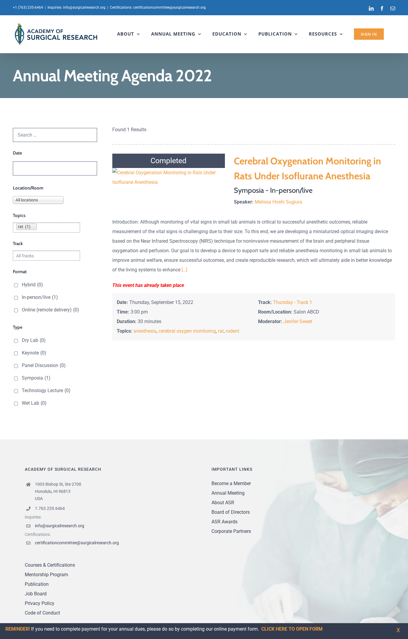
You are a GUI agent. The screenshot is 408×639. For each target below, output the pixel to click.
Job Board (36, 594)
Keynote (34, 353)
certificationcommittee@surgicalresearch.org (169, 7)
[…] (184, 270)
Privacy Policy (39, 603)
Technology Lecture (46, 390)
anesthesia (145, 331)
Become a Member (231, 483)
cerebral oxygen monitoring (187, 331)
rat (221, 331)
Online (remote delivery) (50, 310)
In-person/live (40, 297)
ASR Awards (224, 522)
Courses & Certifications (50, 565)
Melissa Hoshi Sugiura (278, 202)
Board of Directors (230, 512)
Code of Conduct (42, 613)
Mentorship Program (46, 574)
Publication (37, 584)
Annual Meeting (228, 493)
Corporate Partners (231, 531)
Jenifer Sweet (297, 321)
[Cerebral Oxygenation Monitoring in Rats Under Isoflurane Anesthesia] (168, 172)
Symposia (36, 378)
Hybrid (32, 285)
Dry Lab (34, 340)
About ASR (222, 502)
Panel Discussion (44, 365)
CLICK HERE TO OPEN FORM (292, 629)
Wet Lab (34, 403)
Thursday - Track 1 (292, 302)
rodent (232, 331)
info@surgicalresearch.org (84, 7)
